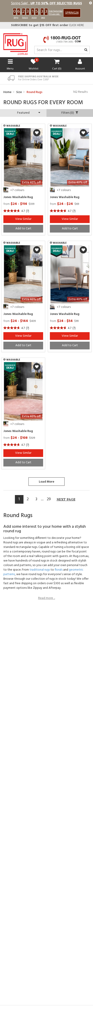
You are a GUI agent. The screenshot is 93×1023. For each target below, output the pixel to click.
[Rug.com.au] (15, 43)
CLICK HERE (47, 25)
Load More (46, 481)
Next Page (66, 499)
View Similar (23, 219)
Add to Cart (23, 228)
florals (59, 569)
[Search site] (86, 50)
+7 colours (17, 190)
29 (49, 499)
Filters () (67, 112)
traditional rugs (40, 569)
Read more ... (46, 598)
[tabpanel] (23, 157)
